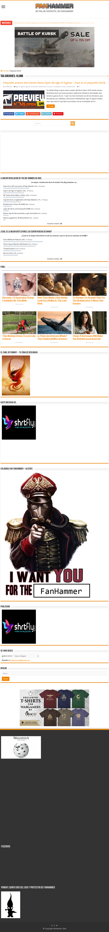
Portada (5, 71)
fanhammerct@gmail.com (20, 660)
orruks (64, 87)
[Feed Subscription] (107, 76)
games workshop (32, 87)
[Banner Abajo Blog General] (54, 708)
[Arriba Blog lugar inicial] (54, 47)
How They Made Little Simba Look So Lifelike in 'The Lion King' (52, 300)
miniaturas (42, 87)
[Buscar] (72, 123)
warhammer (71, 87)
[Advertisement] (54, 152)
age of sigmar (20, 87)
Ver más (50, 106)
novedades (57, 87)
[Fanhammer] (54, 7)
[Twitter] (57, 925)
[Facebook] (54, 925)
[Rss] (52, 925)
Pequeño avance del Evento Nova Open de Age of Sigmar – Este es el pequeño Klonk (54, 82)
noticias (49, 87)
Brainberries (19, 304)
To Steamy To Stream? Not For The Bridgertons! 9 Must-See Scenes (89, 300)
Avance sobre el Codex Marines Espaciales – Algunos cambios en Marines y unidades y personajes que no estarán (54, 23)
